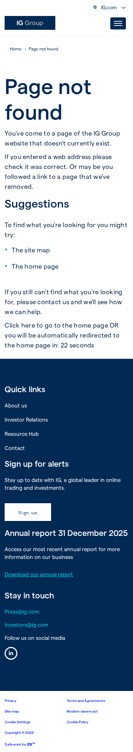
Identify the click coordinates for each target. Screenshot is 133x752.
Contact (15, 448)
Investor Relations (26, 419)
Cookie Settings (18, 722)
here (28, 325)
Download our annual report (39, 574)
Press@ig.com (22, 611)
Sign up (27, 512)
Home (16, 49)
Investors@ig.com (26, 624)
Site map (12, 711)
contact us (53, 301)
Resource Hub (22, 433)
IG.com (109, 7)
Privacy (10, 700)
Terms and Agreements (86, 700)
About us (16, 405)
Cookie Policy (77, 722)
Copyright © (19, 732)
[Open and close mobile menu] (118, 23)
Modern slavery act (82, 711)
